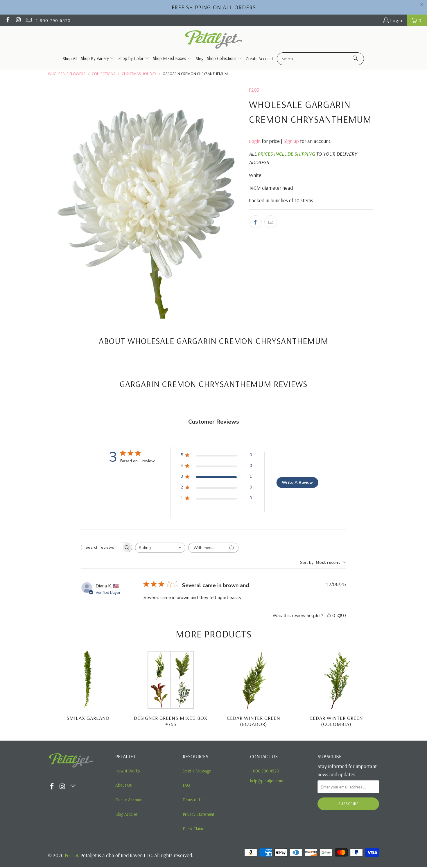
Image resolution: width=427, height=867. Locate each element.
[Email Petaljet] (28, 20)
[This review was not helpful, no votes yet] (340, 615)
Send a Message (197, 771)
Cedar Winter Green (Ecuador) (253, 721)
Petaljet (71, 855)
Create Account (129, 799)
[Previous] (56, 690)
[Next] (371, 690)
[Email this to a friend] (270, 221)
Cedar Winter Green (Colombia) (336, 721)
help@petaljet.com (266, 781)
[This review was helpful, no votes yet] (329, 615)
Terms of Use (194, 799)
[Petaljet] (213, 40)
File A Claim (193, 829)
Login (396, 20)
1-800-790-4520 (53, 20)
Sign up (291, 141)
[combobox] (160, 548)
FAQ (186, 785)
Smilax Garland (88, 718)
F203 (254, 89)
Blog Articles (126, 814)
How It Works (127, 771)
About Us (123, 785)
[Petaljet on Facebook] (7, 20)
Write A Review (297, 482)
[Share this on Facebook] (255, 221)
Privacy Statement (198, 814)
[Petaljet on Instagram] (18, 20)
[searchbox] (101, 547)
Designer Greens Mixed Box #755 (170, 721)
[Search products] (355, 58)
